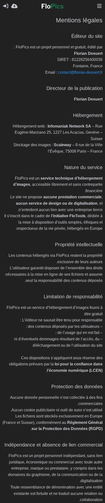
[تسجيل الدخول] (5, 6)
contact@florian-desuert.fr (80, 72)
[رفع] (14, 6)
